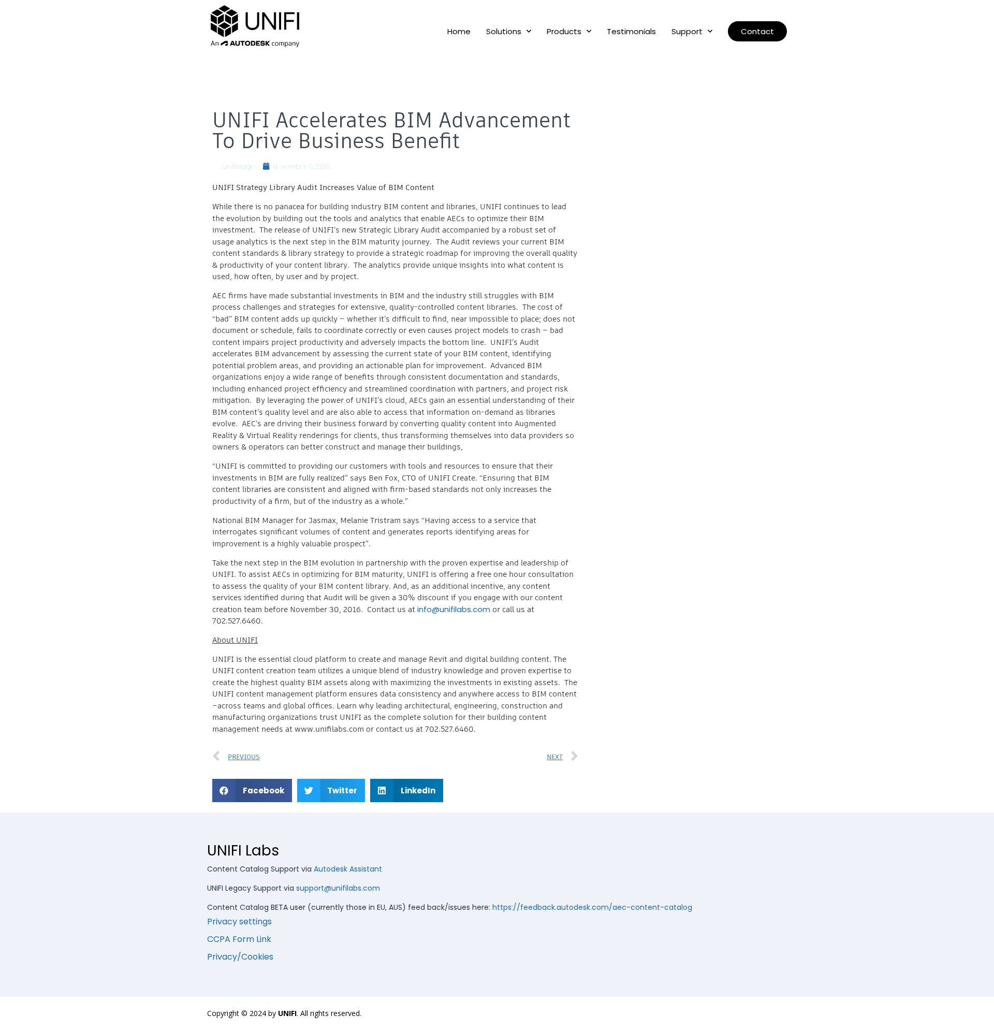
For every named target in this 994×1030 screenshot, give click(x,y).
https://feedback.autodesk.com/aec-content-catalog (592, 907)
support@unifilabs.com (338, 888)
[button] (757, 31)
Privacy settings (239, 921)
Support (687, 31)
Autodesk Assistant (348, 869)
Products (564, 31)
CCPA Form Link (239, 939)
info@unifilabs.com (453, 609)
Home (459, 31)
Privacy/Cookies (240, 957)
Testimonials (631, 31)
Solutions (503, 31)
